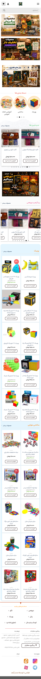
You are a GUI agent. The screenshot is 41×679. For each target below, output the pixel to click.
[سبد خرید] (3, 4)
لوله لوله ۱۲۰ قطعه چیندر (30, 488)
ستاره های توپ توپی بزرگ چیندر (11, 522)
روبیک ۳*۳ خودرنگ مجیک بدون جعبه (11, 411)
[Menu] (38, 3)
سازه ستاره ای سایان (11, 556)
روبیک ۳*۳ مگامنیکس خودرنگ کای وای (30, 312)
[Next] (2, 147)
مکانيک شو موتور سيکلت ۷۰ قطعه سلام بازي (30, 453)
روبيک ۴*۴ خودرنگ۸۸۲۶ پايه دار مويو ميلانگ (30, 411)
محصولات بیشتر (6, 203)
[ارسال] (4, 10)
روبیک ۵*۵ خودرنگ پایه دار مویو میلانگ (30, 377)
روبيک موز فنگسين (30, 277)
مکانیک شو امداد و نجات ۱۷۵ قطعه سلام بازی (11, 590)
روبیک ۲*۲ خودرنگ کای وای (11, 344)
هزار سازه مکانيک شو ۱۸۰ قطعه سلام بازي (30, 590)
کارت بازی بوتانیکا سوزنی (30, 150)
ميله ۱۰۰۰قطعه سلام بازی (11, 453)
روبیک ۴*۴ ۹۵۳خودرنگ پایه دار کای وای (30, 344)
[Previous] (39, 105)
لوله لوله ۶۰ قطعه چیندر (11, 488)
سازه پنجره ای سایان (30, 522)
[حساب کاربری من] (8, 3)
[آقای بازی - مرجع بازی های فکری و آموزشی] (20, 4)
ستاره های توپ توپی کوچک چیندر (30, 556)
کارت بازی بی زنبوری (10, 150)
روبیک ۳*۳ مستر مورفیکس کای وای (11, 278)
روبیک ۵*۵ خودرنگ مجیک (11, 376)
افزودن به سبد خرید (30, 161)
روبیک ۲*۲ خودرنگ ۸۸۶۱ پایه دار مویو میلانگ (11, 312)
